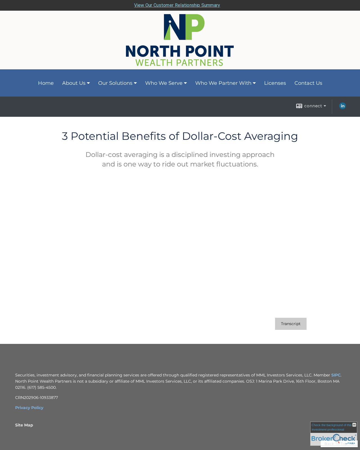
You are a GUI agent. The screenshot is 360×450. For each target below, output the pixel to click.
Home (46, 83)
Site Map (24, 425)
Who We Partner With (223, 83)
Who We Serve (164, 83)
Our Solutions (115, 83)
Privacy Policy (29, 407)
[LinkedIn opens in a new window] (342, 107)
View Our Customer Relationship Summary (177, 5)
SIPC (335, 375)
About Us (74, 83)
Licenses (275, 83)
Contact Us (308, 83)
